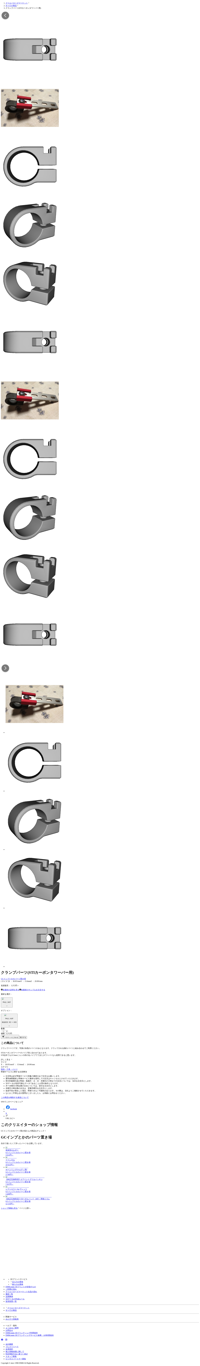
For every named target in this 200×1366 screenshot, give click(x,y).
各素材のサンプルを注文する (33, 990)
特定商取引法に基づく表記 (17, 1354)
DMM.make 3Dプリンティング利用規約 (22, 1333)
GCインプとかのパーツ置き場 (13, 979)
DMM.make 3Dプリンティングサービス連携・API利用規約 (30, 1335)
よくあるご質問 (12, 1328)
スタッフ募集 (11, 1356)
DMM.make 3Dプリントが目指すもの (21, 1287)
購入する (23, 1037)
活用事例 (9, 1297)
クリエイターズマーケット (17, 3)
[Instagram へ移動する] (6, 1340)
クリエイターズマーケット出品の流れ (21, 1292)
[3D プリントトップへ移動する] (100, 1275)
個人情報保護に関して (15, 1352)
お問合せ (9, 1330)
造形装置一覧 (11, 1301)
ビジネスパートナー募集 (16, 1359)
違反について (23, 1097)
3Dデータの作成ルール (15, 1299)
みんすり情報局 (12, 1319)
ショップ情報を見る (9, 1208)
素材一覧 (9, 1294)
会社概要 (9, 1344)
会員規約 (9, 1349)
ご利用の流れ (11, 1289)
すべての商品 (11, 6)
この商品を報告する (9, 1097)
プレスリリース (12, 1347)
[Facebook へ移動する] (2, 1340)
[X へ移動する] (4, 1340)
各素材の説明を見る (11, 990)
